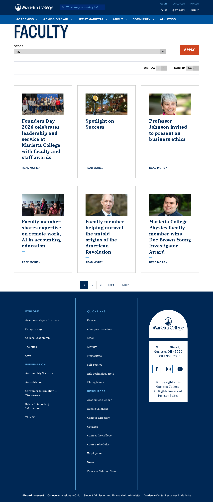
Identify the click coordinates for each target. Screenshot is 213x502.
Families (194, 4)
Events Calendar (97, 408)
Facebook (156, 369)
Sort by (180, 67)
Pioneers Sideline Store (102, 471)
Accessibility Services (39, 373)
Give (164, 10)
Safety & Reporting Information (37, 406)
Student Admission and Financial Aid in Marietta (112, 495)
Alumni (163, 4)
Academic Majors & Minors (42, 320)
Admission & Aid (55, 19)
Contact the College (99, 435)
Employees (179, 4)
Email (91, 337)
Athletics (168, 19)
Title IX (30, 417)
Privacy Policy (168, 396)
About (118, 19)
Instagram (168, 369)
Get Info (178, 10)
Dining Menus (96, 382)
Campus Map (33, 329)
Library (92, 346)
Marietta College (168, 324)
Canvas (91, 320)
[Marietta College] (34, 7)
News (90, 462)
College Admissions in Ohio (63, 495)
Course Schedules (98, 444)
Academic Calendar (99, 400)
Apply (194, 10)
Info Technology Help (100, 373)
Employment (95, 453)
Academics (25, 19)
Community (141, 19)
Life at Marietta (91, 19)
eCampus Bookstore (99, 329)
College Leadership (37, 337)
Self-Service (94, 364)
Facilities (31, 346)
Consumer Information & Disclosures (41, 393)
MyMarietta (94, 355)
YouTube (180, 369)
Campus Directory (98, 417)
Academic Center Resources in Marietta (167, 495)
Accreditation (33, 382)
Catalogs (92, 426)
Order (18, 46)
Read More (30, 167)
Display (149, 67)
